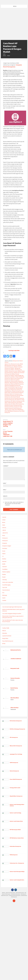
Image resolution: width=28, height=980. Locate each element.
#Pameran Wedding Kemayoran (12, 387)
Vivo (3, 592)
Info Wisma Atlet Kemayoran (17, 404)
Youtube (4, 600)
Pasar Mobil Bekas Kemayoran (12, 411)
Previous (5, 419)
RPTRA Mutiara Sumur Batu (17, 838)
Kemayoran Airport (9, 405)
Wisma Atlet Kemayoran (16, 745)
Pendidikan (4, 569)
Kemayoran (15, 360)
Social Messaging (6, 585)
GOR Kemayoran (14, 762)
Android (4, 517)
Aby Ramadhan (14, 698)
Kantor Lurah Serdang (15, 813)
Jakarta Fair (5, 533)
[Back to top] (14, 900)
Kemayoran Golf (12, 408)
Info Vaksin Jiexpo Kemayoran (14, 401)
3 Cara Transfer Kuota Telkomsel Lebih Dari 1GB (8, 433)
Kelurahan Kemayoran (15, 846)
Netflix (3, 564)
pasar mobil (11, 409)
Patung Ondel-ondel (15, 787)
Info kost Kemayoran (9, 399)
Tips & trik (4, 587)
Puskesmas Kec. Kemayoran (17, 863)
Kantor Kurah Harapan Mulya (17, 871)
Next (4, 429)
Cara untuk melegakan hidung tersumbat (11, 613)
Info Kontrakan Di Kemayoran (13, 394)
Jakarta (4, 530)
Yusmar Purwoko (15, 678)
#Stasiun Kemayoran (16, 391)
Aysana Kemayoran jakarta (17, 392)
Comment (6, 466)
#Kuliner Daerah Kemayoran (13, 366)
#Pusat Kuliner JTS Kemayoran (14, 387)
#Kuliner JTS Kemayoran (16, 369)
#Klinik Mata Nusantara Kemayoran (14, 364)
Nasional (4, 561)
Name (5, 483)
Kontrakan (4, 548)
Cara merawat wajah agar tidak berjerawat (12, 607)
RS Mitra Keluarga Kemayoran (17, 729)
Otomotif (4, 566)
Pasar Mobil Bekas (19, 409)
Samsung (4, 579)
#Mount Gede (13, 378)
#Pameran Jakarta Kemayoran (12, 382)
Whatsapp (4, 595)
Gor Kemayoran (16, 394)
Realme (4, 574)
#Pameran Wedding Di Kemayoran (12, 385)
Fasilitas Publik (5, 628)
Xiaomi (3, 598)
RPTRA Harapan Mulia (15, 829)
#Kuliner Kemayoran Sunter (11, 371)
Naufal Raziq (14, 688)
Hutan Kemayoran (14, 771)
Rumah (3, 577)
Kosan (3, 551)
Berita (3, 522)
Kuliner (4, 553)
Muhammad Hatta (15, 650)
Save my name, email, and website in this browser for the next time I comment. (14, 503)
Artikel (3, 520)
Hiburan (4, 630)
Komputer (4, 543)
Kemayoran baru (18, 405)
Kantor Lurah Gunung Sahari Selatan (17, 805)
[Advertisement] (14, 25)
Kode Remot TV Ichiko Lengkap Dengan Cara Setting (8, 423)
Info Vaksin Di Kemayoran (16, 401)
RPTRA (3, 643)
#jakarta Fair (7, 364)
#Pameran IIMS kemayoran (16, 381)
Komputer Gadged (6, 546)
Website (5, 496)
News (8, 55)
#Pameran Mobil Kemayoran (16, 384)
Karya (3, 535)
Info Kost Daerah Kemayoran (17, 398)
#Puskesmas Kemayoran (16, 389)
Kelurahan (4, 633)
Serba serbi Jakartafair (7, 582)
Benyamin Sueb (8, 394)
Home (4, 55)
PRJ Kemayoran (14, 737)
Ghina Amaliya (14, 707)
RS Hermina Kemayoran (16, 720)
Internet (4, 527)
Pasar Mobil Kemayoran (7, 641)
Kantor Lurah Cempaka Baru (17, 880)
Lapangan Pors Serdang (16, 754)
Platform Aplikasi (6, 572)
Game (3, 525)
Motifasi (4, 559)
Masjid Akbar (5, 638)
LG (3, 556)
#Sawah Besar (8, 391)
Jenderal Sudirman (15, 658)
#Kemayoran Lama (15, 364)
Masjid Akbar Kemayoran (16, 796)
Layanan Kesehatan (6, 635)
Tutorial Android (6, 590)
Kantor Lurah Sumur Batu (16, 821)
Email (5, 489)
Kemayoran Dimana (9, 406)
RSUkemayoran (14, 854)
